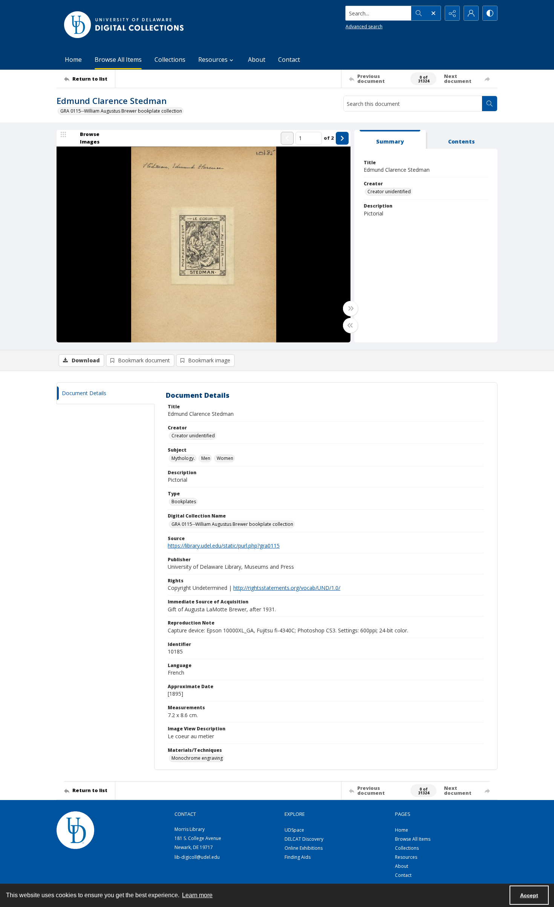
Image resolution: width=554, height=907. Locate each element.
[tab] (390, 139)
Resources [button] (213, 59)
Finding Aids (298, 857)
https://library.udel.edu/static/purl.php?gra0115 (224, 545)
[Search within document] (489, 103)
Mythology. (183, 458)
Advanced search (364, 26)
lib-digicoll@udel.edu (197, 857)
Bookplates (183, 501)
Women (225, 458)
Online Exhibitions (304, 848)
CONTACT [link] (185, 814)
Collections (170, 59)
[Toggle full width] (350, 308)
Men (205, 458)
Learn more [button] (197, 895)
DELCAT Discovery (304, 839)
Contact (289, 59)
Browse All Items (118, 59)
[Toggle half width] (350, 325)
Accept (529, 895)
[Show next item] (342, 138)
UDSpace (294, 830)
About (256, 59)
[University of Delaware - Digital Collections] (124, 24)
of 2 (329, 137)
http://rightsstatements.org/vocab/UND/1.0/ (286, 587)
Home (73, 59)
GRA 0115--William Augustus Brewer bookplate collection (121, 111)
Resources (406, 857)
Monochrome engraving (197, 758)
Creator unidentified (389, 191)
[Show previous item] (287, 138)
